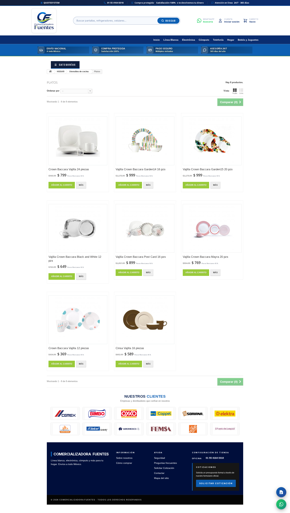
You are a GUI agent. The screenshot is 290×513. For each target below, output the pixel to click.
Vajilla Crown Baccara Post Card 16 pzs (141, 256)
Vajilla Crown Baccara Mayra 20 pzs (205, 256)
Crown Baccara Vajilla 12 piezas (69, 348)
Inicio (156, 40)
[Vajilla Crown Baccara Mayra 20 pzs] (212, 228)
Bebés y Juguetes (248, 40)
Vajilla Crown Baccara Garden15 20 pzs (208, 169)
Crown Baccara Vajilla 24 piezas (69, 169)
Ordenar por (53, 91)
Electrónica (188, 40)
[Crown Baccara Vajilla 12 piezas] (78, 319)
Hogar (230, 40)
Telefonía (218, 40)
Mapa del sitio (161, 478)
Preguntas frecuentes (165, 463)
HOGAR (60, 71)
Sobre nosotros (124, 458)
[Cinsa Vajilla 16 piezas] (145, 319)
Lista (241, 93)
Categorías (65, 64)
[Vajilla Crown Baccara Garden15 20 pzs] (212, 141)
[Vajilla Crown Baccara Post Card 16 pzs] (145, 228)
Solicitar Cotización (164, 468)
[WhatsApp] (281, 504)
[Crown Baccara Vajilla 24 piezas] (78, 141)
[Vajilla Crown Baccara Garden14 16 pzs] (145, 141)
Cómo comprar (124, 463)
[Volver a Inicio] (50, 72)
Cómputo (204, 40)
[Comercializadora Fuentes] (44, 20)
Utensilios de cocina (79, 71)
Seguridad (159, 458)
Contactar (159, 473)
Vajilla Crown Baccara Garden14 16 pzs (140, 169)
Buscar (170, 20)
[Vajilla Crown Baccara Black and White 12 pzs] (78, 228)
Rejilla (234, 93)
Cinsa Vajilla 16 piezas (130, 348)
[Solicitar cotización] (281, 492)
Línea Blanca (170, 40)
